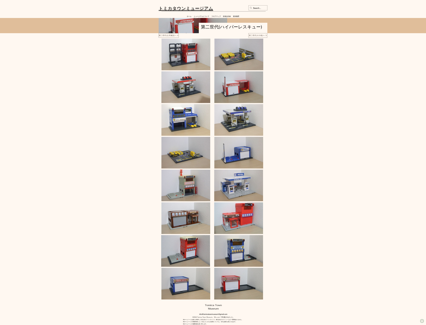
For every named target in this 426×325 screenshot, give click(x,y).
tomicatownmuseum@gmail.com (215, 314)
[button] (186, 54)
